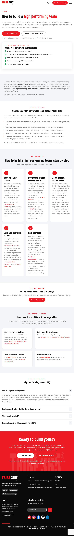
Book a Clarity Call (11, 33)
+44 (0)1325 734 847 (8, 515)
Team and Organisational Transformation (40, 488)
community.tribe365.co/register (59, 337)
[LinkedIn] (47, 517)
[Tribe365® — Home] (10, 478)
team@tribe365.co (7, 512)
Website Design (33, 529)
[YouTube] (29, 517)
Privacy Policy (31, 527)
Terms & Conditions (15, 527)
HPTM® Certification (34, 484)
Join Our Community (60, 3)
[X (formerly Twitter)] (43, 517)
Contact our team (25, 455)
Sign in (49, 3)
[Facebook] (38, 517)
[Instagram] (34, 517)
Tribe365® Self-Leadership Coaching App (40, 481)
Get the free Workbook (46, 455)
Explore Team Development (33, 33)
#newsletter (34, 461)
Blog (56, 484)
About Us (57, 481)
